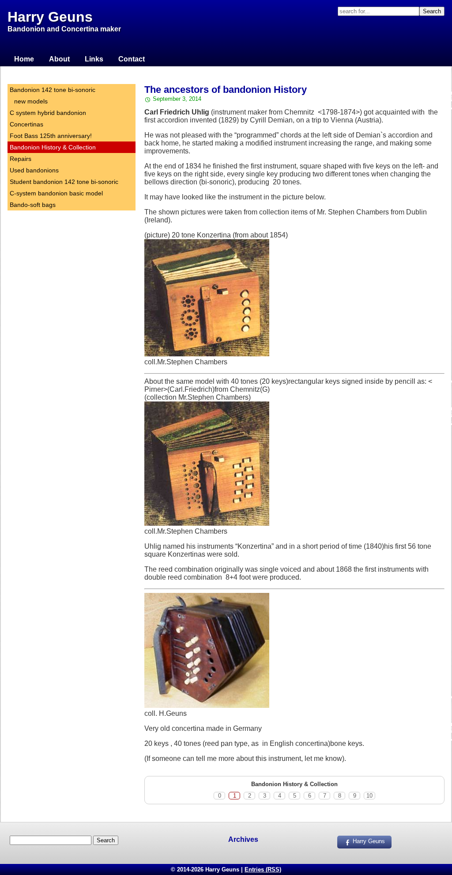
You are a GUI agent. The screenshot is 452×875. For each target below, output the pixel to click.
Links (94, 59)
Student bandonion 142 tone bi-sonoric (64, 181)
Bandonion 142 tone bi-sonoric (52, 89)
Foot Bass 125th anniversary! (51, 135)
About (59, 59)
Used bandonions (34, 170)
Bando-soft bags (33, 204)
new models (31, 101)
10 (369, 795)
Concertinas (26, 124)
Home (24, 59)
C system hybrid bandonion (48, 112)
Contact (131, 59)
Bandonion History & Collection (53, 147)
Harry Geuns (50, 17)
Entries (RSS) (263, 869)
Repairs (20, 158)
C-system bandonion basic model (56, 193)
